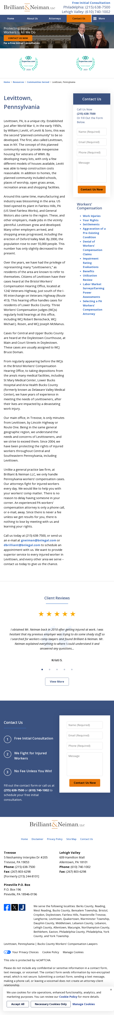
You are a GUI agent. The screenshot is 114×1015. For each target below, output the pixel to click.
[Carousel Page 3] (57, 669)
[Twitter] (14, 907)
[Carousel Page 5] (72, 669)
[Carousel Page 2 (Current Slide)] (49, 669)
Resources (18, 82)
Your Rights (90, 220)
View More (57, 681)
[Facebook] (7, 907)
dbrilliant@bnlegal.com (22, 545)
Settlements (91, 224)
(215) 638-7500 (97, 7)
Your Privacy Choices (25, 952)
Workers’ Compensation (89, 206)
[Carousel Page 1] (42, 669)
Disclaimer (37, 839)
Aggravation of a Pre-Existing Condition (94, 233)
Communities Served (38, 82)
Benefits (88, 271)
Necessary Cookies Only (51, 1004)
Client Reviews (57, 598)
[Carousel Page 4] (64, 669)
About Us (32, 18)
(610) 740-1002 (97, 11)
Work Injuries (91, 216)
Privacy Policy (55, 839)
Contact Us (78, 18)
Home (10, 18)
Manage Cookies (73, 952)
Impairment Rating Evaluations (91, 263)
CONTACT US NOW (18, 38)
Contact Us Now (92, 189)
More (102, 18)
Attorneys (55, 18)
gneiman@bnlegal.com (38, 540)
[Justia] (22, 907)
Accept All (17, 1004)
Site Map (71, 839)
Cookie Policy (50, 952)
